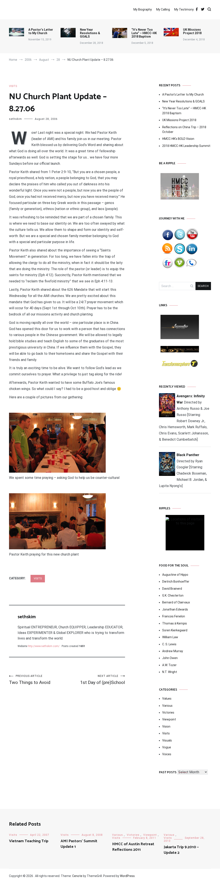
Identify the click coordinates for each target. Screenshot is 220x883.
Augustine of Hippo (175, 574)
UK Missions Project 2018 (192, 31)
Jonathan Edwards (175, 609)
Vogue (166, 747)
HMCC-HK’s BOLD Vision (178, 138)
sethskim (15, 118)
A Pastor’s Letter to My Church (40, 31)
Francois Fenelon (173, 616)
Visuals (167, 740)
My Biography (142, 9)
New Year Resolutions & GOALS (90, 33)
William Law (170, 637)
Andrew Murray (172, 651)
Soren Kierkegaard (174, 630)
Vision (166, 726)
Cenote (77, 876)
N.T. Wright (169, 672)
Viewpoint (169, 719)
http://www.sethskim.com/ (44, 646)
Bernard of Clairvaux (176, 602)
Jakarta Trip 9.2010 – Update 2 (181, 850)
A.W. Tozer (169, 665)
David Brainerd (172, 588)
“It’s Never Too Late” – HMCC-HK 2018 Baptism (144, 33)
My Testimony (184, 9)
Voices (166, 754)
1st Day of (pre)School (102, 679)
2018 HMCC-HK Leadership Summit (186, 146)
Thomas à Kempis (174, 623)
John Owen (170, 658)
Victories (168, 712)
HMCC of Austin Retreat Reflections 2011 (133, 847)
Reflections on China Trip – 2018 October (184, 129)
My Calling (163, 9)
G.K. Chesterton (172, 595)
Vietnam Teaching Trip (28, 841)
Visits (13, 86)
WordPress (127, 876)
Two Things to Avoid (29, 679)
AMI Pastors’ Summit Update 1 (79, 844)
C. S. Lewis (169, 644)
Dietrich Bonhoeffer (175, 581)
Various (167, 705)
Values (166, 698)
